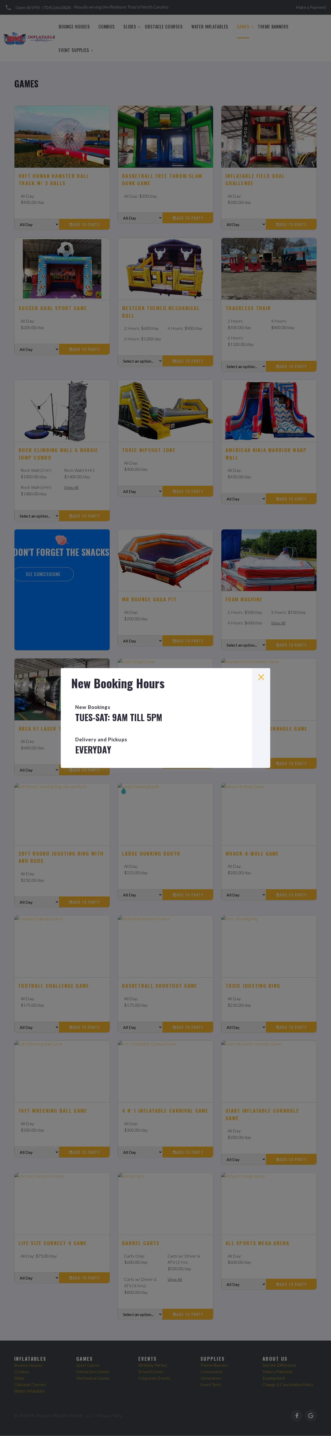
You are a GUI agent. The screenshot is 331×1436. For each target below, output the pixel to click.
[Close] (261, 677)
